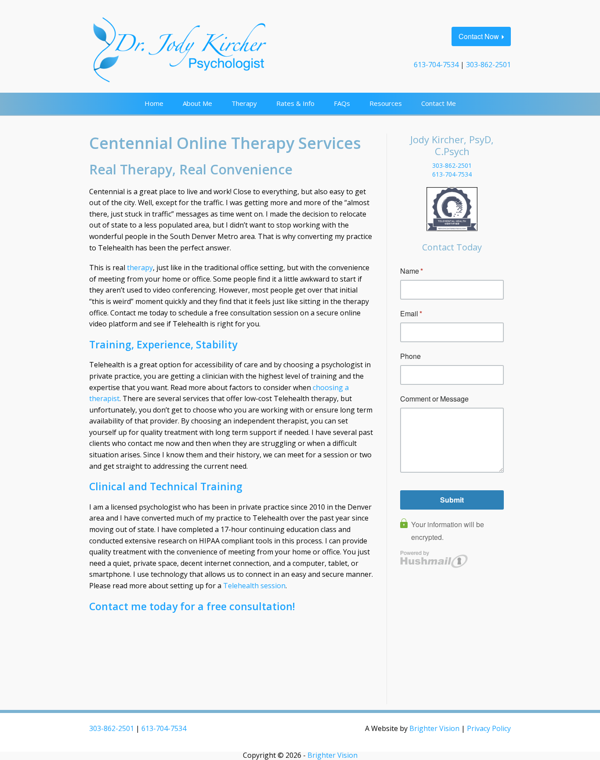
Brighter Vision (434, 728)
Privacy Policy (489, 728)
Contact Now (479, 36)
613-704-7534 (436, 64)
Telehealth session (254, 585)
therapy (140, 267)
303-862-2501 (488, 64)
